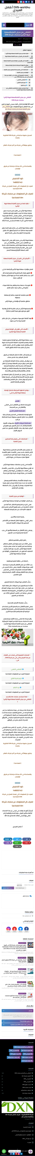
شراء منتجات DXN (26, 1057)
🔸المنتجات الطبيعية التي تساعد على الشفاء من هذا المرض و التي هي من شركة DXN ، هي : (18, 76)
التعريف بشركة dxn (26, 1050)
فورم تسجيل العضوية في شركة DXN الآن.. (21, 1131)
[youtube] (18, 2)
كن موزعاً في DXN (26, 1139)
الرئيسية (28, 25)
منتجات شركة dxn (26, 1061)
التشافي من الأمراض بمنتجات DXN (13, 42)
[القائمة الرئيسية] (4, 25)
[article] (17, 856)
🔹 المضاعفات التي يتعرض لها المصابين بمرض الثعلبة (17, 70)
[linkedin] (21, 1154)
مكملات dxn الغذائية (13, 1057)
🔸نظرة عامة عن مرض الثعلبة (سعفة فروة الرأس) (18, 54)
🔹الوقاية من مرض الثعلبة (23, 73)
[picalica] (24, 1154)
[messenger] (26, 2)
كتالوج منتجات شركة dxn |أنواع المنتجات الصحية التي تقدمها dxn (15, 996)
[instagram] (23, 2)
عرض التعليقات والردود (7, 888)
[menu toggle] (32, 2)
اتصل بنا (29, 1142)
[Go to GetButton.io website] (4, 1154)
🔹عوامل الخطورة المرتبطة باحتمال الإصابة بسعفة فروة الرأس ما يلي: (19, 66)
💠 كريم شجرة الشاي (22, 83)
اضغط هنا (9, 674)
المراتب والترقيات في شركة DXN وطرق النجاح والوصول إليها (14, 961)
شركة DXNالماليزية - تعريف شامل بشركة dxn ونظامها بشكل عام (19, 1115)
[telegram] (21, 2)
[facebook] (29, 2)
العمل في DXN (13, 1050)
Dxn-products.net (27, 916)
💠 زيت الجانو (24, 85)
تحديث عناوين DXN (15, 1054)
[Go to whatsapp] (4, 1151)
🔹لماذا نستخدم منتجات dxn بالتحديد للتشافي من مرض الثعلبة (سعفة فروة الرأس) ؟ (19, 89)
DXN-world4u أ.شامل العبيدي (17, 9)
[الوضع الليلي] (30, 1152)
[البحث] (3, 2)
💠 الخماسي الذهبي (22, 80)
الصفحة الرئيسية (26, 42)
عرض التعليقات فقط (20, 888)
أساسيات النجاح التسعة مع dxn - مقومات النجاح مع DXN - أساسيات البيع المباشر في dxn (15, 973)
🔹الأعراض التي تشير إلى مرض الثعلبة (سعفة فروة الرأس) (19, 57)
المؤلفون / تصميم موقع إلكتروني (23, 1135)
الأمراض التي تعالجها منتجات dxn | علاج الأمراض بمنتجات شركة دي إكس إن (15, 985)
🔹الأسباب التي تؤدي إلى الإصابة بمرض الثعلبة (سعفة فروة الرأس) (18, 61)
